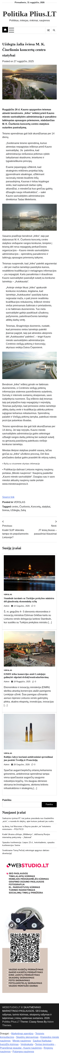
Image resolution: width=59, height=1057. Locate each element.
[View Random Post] (48, 30)
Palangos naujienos (23, 1051)
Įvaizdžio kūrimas (9, 1044)
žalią (23, 510)
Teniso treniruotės (44, 1044)
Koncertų (36, 506)
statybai (46, 506)
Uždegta (15, 510)
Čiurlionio (24, 506)
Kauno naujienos (32, 1048)
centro (14, 506)
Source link (8, 497)
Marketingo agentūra (22, 1033)
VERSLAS (19, 502)
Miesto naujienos (22, 1040)
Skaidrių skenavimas (27, 1037)
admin (6, 606)
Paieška (6, 800)
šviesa (5, 510)
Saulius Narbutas (42, 1040)
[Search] (54, 30)
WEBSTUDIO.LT (11, 1007)
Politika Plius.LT (29, 14)
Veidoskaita (27, 1044)
